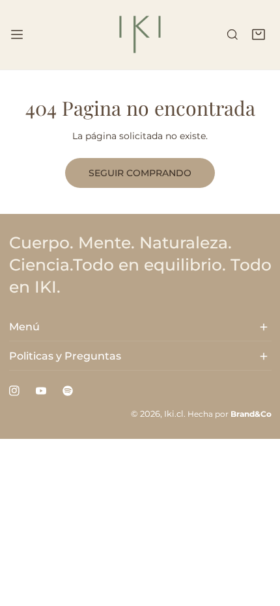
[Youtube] (40, 391)
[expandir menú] (17, 34)
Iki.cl (174, 414)
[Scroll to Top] (258, 538)
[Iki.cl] (140, 34)
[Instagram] (14, 391)
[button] (258, 35)
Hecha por (230, 414)
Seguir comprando (140, 173)
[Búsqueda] (232, 35)
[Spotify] (67, 391)
